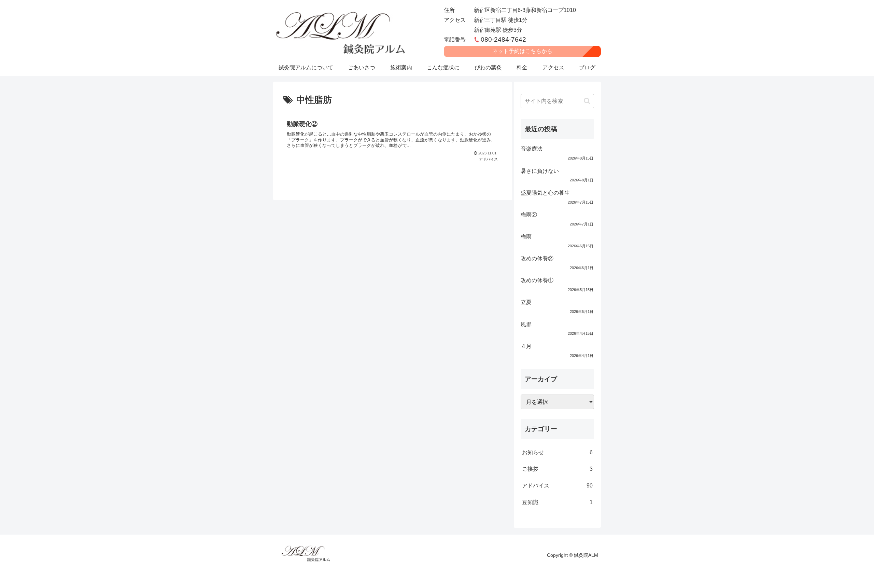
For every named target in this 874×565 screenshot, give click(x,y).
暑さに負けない (540, 171)
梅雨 (526, 236)
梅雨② (529, 215)
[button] (587, 101)
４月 (526, 346)
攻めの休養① (537, 280)
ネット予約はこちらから (522, 51)
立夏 (526, 302)
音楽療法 (531, 149)
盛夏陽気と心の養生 (545, 193)
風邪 (526, 324)
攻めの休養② (537, 258)
